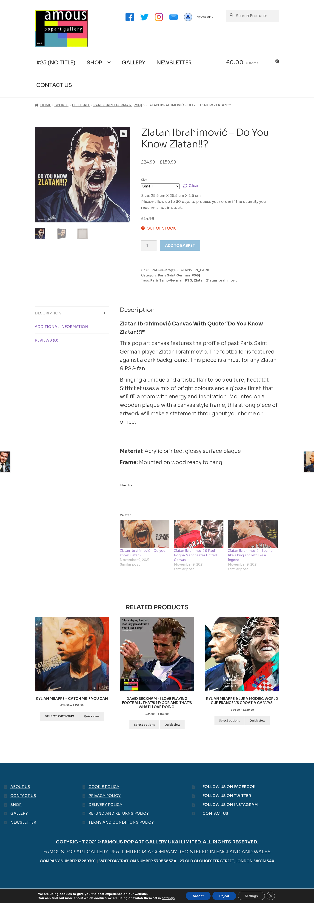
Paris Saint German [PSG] (117, 105)
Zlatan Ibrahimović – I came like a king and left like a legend (250, 555)
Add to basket (180, 245)
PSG (188, 280)
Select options (59, 716)
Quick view (91, 716)
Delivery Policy (105, 804)
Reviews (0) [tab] (46, 340)
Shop (94, 62)
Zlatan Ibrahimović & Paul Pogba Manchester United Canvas (195, 555)
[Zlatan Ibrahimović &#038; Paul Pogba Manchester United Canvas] (199, 534)
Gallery (133, 62)
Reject (224, 896)
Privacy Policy (104, 795)
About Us (20, 786)
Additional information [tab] (61, 326)
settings (168, 898)
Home (45, 105)
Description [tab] (48, 313)
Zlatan (199, 280)
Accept (198, 896)
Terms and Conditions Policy (121, 822)
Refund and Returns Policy (118, 813)
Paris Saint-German (166, 280)
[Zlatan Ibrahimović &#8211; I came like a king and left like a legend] (253, 534)
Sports (61, 105)
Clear (194, 185)
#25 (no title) (55, 62)
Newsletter (174, 62)
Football (81, 105)
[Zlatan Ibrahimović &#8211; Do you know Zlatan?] (144, 534)
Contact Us (54, 85)
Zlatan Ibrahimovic (222, 280)
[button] (123, 133)
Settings (251, 896)
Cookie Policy (103, 786)
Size (144, 179)
